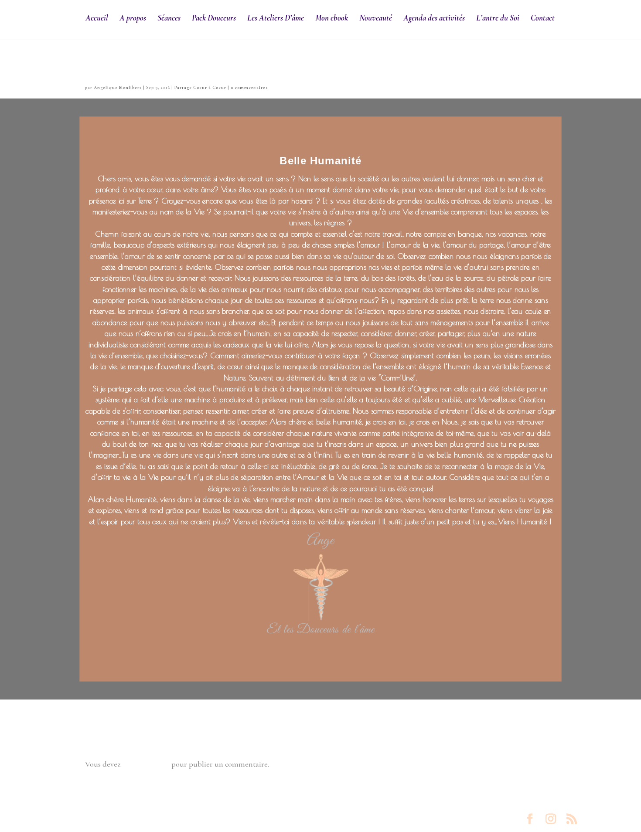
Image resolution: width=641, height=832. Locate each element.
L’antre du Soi (497, 19)
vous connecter (146, 764)
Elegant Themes (129, 819)
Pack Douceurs (214, 19)
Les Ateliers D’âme (275, 19)
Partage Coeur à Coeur (200, 87)
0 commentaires (249, 87)
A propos (132, 19)
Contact (543, 19)
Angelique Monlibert (118, 87)
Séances (169, 19)
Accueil (96, 19)
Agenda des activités (434, 19)
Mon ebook (331, 19)
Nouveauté (375, 19)
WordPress (227, 819)
